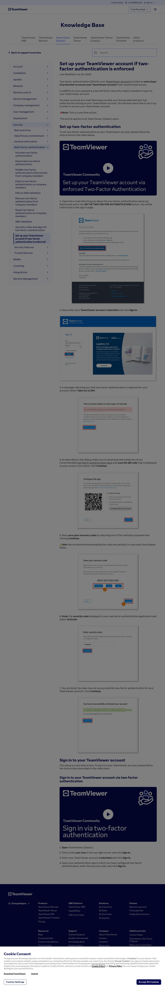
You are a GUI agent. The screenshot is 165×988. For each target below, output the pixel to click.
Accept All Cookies (149, 982)
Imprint (34, 973)
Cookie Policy (98, 966)
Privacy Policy (115, 966)
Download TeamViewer (15, 973)
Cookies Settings (15, 982)
